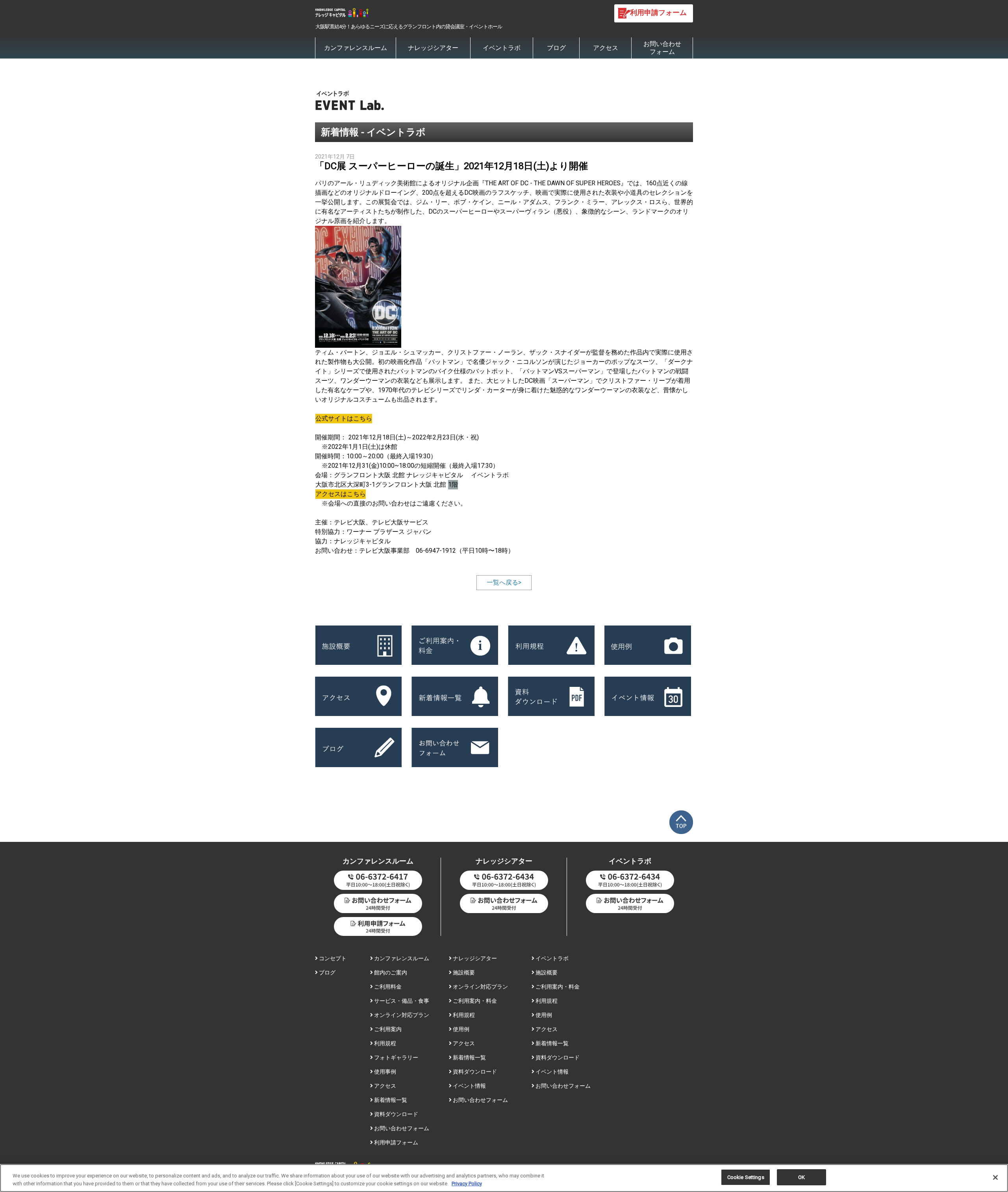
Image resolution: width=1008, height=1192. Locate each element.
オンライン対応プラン (401, 1015)
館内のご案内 (390, 972)
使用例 (460, 1029)
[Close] (995, 1177)
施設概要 (463, 972)
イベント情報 (469, 1086)
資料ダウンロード (395, 1114)
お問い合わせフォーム (662, 47)
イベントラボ (502, 48)
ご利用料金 (387, 986)
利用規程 (384, 1043)
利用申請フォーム (395, 1142)
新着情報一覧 (390, 1100)
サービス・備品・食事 (401, 1001)
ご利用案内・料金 (474, 1001)
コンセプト (332, 958)
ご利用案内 (387, 1029)
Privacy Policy (467, 1183)
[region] (504, 1178)
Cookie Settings (745, 1177)
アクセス (605, 48)
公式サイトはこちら (343, 418)
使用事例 (384, 1071)
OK (801, 1177)
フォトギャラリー (395, 1057)
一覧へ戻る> (504, 582)
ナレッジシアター (433, 48)
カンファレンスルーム (355, 48)
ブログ (556, 48)
